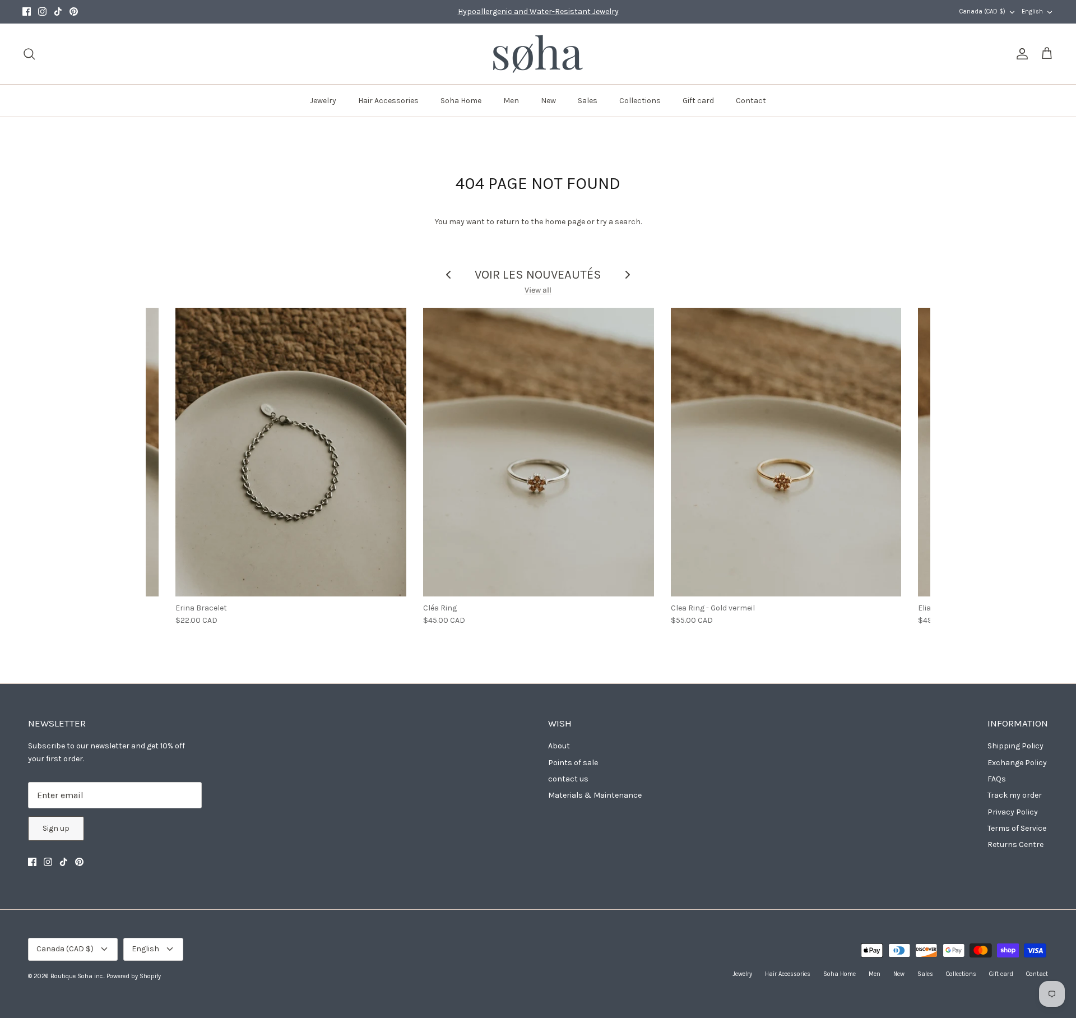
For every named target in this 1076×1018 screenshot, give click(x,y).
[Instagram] (42, 11)
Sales (587, 100)
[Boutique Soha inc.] (538, 54)
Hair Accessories (388, 100)
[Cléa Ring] (538, 452)
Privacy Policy (1012, 812)
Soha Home (460, 100)
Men (511, 100)
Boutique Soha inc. (77, 976)
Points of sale (573, 762)
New (548, 100)
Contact (751, 100)
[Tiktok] (58, 11)
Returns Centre (1015, 844)
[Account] (1020, 54)
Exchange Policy (1017, 762)
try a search (618, 221)
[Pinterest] (73, 11)
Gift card (698, 100)
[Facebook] (26, 11)
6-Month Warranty (538, 14)
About (559, 746)
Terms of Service (1016, 828)
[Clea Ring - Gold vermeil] (786, 452)
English (1032, 11)
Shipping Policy (1015, 746)
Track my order (1014, 795)
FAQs (996, 779)
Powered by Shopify (133, 976)
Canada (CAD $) (982, 11)
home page (565, 221)
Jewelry (323, 100)
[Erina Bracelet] (290, 452)
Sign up (56, 828)
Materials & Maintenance (595, 795)
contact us (568, 779)
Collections (640, 100)
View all (538, 290)
